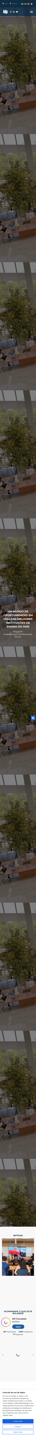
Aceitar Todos (18, 1421)
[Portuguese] (22, 4)
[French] (31, 4)
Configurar (18, 1427)
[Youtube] (17, 12)
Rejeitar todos (18, 1432)
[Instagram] (11, 12)
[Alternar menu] (31, 11)
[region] (18, 1412)
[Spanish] (28, 4)
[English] (25, 4)
